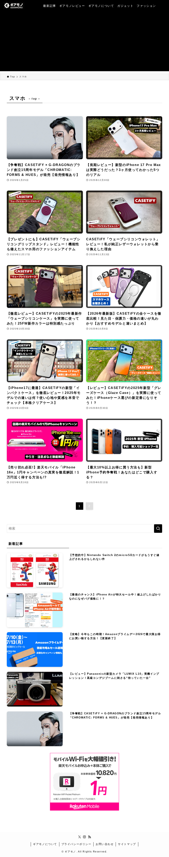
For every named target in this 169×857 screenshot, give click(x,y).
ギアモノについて (45, 844)
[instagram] (84, 837)
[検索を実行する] (158, 528)
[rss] (89, 837)
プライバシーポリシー (76, 844)
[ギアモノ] (13, 5)
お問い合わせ (105, 844)
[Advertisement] (84, 42)
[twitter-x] (79, 837)
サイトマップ (127, 844)
